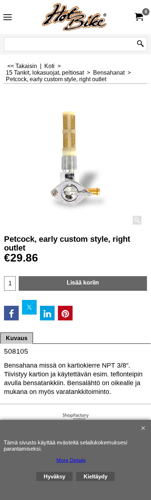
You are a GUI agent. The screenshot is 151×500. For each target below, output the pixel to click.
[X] (29, 307)
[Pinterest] (65, 313)
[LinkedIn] (47, 313)
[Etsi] (140, 44)
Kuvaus (16, 338)
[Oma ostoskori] (138, 17)
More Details (71, 460)
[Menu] (7, 18)
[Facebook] (11, 313)
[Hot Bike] (74, 17)
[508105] (75, 158)
